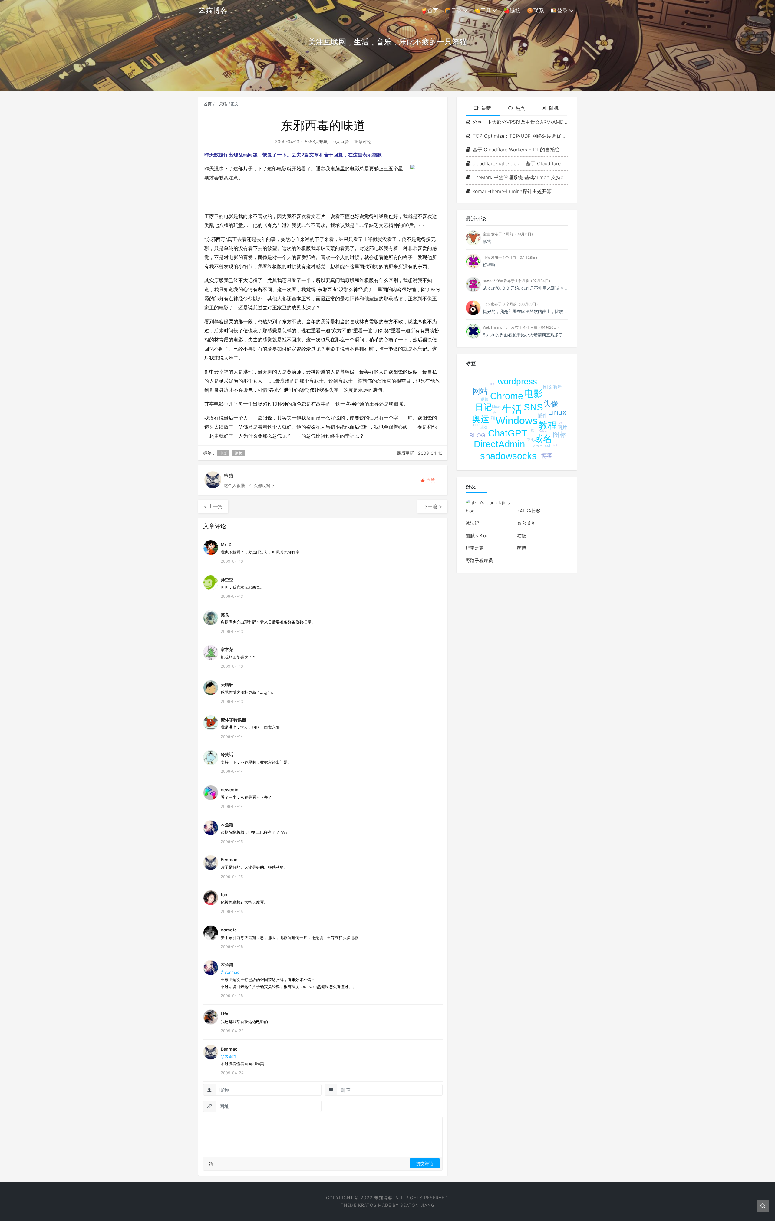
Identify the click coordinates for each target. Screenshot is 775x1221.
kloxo (496, 406)
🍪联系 (535, 11)
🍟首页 (429, 11)
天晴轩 (227, 684)
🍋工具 (482, 11)
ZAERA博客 (528, 511)
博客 (547, 456)
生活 (512, 409)
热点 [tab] (520, 108)
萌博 (521, 548)
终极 (238, 453)
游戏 (483, 427)
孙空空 (227, 579)
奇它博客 (526, 523)
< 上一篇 (213, 506)
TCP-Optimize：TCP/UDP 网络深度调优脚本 (520, 136)
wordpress (517, 381)
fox (224, 894)
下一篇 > (432, 506)
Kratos (367, 1205)
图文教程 (552, 387)
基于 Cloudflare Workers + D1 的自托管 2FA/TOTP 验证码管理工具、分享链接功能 (520, 149)
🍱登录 (559, 11)
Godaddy (543, 431)
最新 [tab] (486, 108)
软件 (530, 439)
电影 (223, 453)
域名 (542, 438)
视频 (484, 399)
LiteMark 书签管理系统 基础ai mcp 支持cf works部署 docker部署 (520, 177)
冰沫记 (472, 523)
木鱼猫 (227, 824)
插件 (542, 415)
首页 (208, 103)
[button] (427, 480)
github (497, 412)
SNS (533, 407)
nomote (229, 929)
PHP (476, 424)
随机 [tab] (554, 108)
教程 (547, 425)
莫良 (225, 614)
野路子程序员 (479, 560)
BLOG (477, 435)
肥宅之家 (475, 548)
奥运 (480, 419)
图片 (562, 427)
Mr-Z (226, 544)
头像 (551, 404)
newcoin (230, 789)
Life (224, 1013)
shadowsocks (508, 456)
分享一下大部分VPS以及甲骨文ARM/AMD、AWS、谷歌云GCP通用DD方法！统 (520, 122)
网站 (480, 391)
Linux (557, 412)
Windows (517, 420)
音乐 (555, 445)
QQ (560, 423)
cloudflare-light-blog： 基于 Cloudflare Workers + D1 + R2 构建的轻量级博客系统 (520, 163)
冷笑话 (227, 754)
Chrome (506, 396)
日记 (483, 407)
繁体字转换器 (233, 719)
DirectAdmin (499, 444)
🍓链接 (512, 11)
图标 (559, 434)
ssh (548, 445)
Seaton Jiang (417, 1205)
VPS (492, 384)
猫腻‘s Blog (477, 535)
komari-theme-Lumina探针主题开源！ (514, 191)
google (537, 445)
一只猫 (221, 103)
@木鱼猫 (228, 1056)
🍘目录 (453, 11)
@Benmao (230, 972)
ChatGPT (507, 433)
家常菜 (227, 649)
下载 (531, 430)
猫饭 (521, 535)
